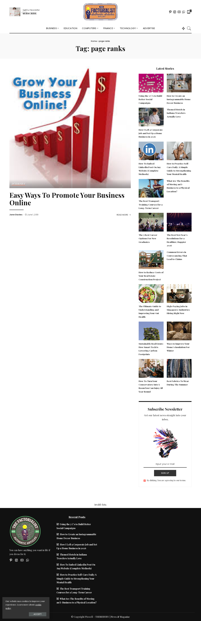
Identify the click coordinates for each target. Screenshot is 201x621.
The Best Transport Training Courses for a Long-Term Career (151, 204)
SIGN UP (165, 473)
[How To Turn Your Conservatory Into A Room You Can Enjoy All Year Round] (151, 368)
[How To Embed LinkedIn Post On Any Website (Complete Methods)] (151, 150)
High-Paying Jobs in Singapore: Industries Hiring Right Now (178, 310)
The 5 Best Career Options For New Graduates (148, 238)
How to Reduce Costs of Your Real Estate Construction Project (151, 276)
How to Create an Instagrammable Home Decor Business (179, 99)
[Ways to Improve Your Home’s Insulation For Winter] (179, 330)
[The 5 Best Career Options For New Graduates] (151, 222)
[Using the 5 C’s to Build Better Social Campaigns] (151, 82)
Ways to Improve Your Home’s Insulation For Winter (178, 347)
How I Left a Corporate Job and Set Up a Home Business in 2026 (151, 133)
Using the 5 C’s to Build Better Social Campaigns (150, 99)
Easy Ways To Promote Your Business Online (67, 198)
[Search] (189, 28)
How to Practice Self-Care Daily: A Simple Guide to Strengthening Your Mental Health (77, 578)
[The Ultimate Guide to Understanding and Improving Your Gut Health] (151, 293)
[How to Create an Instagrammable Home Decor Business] (179, 82)
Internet (18, 183)
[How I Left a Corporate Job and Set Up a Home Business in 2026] (151, 116)
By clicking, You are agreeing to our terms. (166, 480)
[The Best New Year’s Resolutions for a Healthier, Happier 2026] (179, 222)
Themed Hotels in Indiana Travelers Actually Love (176, 113)
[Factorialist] (100, 11)
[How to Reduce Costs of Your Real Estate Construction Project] (151, 259)
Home (94, 41)
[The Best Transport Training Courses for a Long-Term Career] (151, 188)
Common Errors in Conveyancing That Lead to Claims (177, 255)
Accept (38, 614)
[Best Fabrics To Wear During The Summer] (179, 368)
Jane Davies (15, 215)
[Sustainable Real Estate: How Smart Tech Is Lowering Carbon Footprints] (151, 330)
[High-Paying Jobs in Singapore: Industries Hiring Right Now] (179, 293)
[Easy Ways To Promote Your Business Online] (70, 127)
